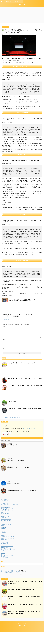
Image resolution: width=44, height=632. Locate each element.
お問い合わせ (25, 623)
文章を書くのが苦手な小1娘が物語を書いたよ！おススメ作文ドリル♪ (24, 604)
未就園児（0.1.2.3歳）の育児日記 (7, 536)
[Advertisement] (22, 15)
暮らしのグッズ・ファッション (7, 508)
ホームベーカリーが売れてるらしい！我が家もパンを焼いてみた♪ (16, 415)
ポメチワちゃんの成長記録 (6, 548)
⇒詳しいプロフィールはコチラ (30, 428)
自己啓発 (2, 554)
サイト (4, 348)
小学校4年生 (3, 528)
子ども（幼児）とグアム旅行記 (7, 546)
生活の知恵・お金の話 (5, 509)
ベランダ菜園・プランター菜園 (7, 510)
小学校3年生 (3, 529)
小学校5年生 (3, 527)
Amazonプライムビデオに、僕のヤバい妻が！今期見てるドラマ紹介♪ (25, 385)
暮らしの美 (22, 4)
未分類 (2, 558)
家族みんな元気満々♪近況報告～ (15, 483)
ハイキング (3, 553)
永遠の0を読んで (12, 401)
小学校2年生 (3, 531)
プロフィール (19, 623)
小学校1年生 (3, 532)
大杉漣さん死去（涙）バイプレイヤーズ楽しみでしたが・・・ (23, 363)
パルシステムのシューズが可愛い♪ (7, 569)
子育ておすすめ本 (4, 542)
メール (4, 343)
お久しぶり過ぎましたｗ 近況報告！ (16, 460)
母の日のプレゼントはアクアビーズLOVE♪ (12, 417)
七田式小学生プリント (5, 534)
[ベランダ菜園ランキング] (16, 316)
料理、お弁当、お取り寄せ (6, 506)
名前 (4, 339)
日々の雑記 (3, 556)
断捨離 (2, 514)
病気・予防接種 (4, 540)
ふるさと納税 (3, 517)
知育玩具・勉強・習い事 (6, 524)
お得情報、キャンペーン (6, 519)
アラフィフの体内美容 (5, 502)
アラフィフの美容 (4, 500)
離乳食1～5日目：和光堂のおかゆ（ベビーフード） (11, 571)
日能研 (2, 525)
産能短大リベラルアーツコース (7, 555)
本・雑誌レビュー (4, 550)
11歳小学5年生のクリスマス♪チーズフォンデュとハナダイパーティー (24, 490)
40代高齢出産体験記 (5, 547)
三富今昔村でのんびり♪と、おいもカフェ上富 (18, 467)
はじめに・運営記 (4, 557)
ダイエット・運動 (4, 503)
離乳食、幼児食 (4, 539)
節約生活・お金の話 (5, 516)
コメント (5, 326)
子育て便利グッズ (4, 523)
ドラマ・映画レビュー (6, 319)
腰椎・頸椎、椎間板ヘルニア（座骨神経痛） (10, 504)
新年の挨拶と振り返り (12, 445)
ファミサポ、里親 (4, 543)
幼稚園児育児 (3, 535)
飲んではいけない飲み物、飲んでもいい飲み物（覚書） (21, 589)
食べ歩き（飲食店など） (5, 507)
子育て (2, 521)
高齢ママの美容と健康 (5, 499)
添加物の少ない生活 (5, 513)
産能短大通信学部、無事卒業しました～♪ (9, 572)
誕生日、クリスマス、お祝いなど (7, 538)
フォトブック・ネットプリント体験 (8, 549)
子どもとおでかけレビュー (6, 544)
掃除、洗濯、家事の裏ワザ (6, 520)
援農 (2, 512)
